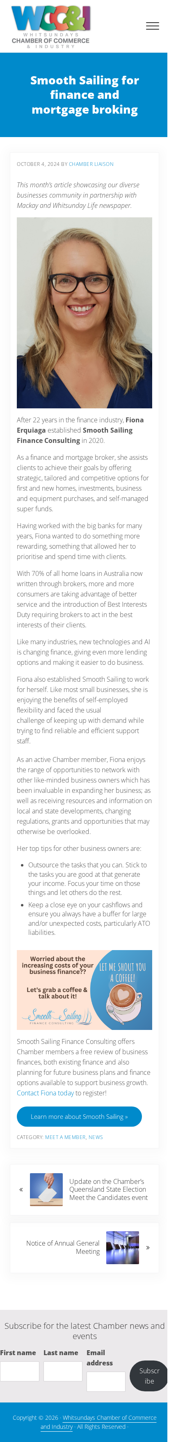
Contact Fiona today (45, 1092)
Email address (100, 1357)
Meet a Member (65, 1137)
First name (18, 1352)
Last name (60, 1352)
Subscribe (149, 1376)
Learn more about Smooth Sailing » (79, 1116)
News (96, 1137)
